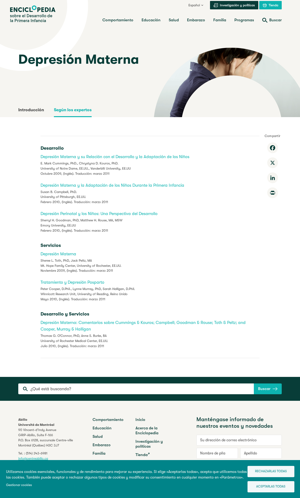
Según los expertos (73, 110)
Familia (99, 453)
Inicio (140, 419)
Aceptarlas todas (270, 486)
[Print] (272, 192)
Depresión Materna (58, 254)
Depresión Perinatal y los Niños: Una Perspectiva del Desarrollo (99, 213)
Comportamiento (108, 419)
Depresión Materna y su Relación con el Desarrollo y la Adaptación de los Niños (115, 156)
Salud (98, 436)
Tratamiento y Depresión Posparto (72, 282)
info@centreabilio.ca (33, 458)
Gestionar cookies (19, 485)
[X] (272, 162)
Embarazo (102, 445)
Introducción (31, 110)
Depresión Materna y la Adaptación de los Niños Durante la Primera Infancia (112, 185)
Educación (102, 428)
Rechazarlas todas (271, 471)
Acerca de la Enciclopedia (146, 430)
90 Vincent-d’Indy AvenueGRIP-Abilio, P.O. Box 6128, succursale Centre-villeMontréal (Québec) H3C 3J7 (45, 437)
